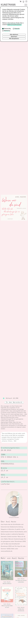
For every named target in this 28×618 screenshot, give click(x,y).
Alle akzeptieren (14, 38)
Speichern (14, 36)
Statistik (17, 28)
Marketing (7, 30)
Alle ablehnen (14, 34)
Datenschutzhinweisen (14, 24)
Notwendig (7, 28)
